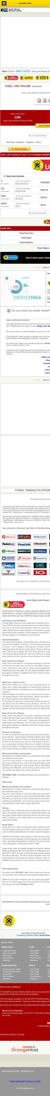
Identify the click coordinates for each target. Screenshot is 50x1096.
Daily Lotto (7, 782)
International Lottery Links (25, 1081)
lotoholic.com (27, 1071)
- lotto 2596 (34, 951)
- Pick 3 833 (34, 972)
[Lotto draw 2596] (26, 80)
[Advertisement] (25, 42)
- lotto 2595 (34, 953)
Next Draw (10, 142)
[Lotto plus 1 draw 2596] (42, 80)
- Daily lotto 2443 (9, 953)
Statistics (20, 142)
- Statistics (6, 960)
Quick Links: (7, 942)
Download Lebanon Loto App (12, 1034)
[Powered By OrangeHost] (25, 1052)
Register (30, 142)
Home (38, 142)
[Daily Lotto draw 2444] (11, 80)
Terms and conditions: (10, 987)
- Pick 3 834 (34, 969)
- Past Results (7, 958)
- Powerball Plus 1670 (11, 969)
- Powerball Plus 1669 (11, 972)
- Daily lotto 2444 (9, 951)
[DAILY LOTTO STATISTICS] (23, 288)
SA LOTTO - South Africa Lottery (37, 1013)
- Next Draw (7, 955)
